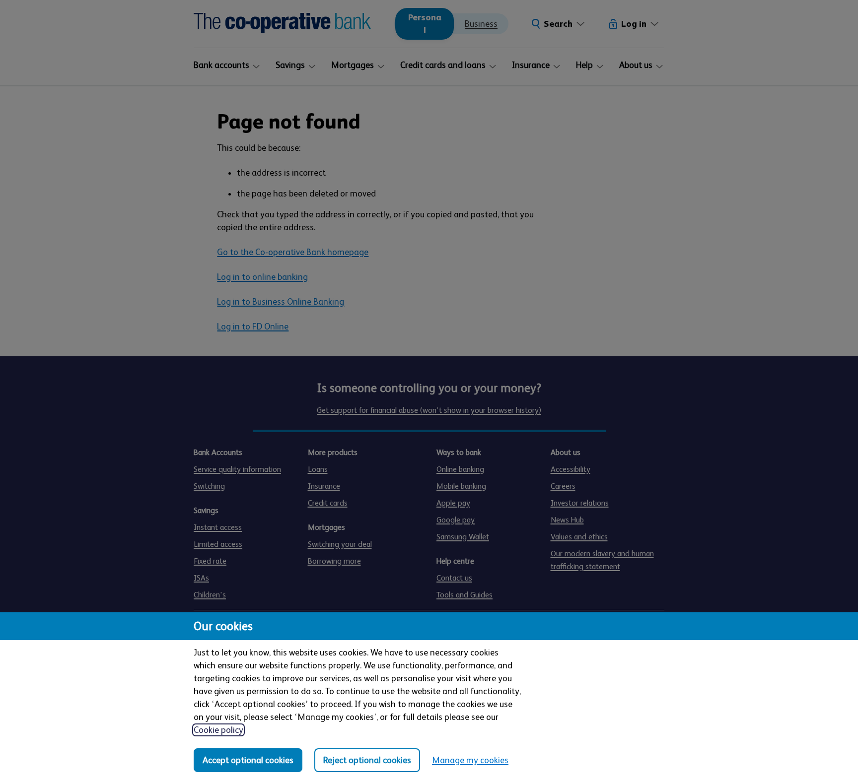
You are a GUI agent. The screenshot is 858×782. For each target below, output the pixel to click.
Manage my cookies (470, 760)
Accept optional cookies (248, 760)
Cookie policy (218, 730)
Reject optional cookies (367, 760)
